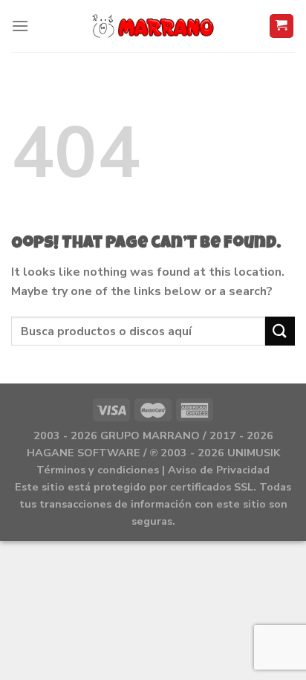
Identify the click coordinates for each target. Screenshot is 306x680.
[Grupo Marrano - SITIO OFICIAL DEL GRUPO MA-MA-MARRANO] (153, 26)
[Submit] (280, 331)
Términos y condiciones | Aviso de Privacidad (153, 469)
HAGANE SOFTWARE (83, 452)
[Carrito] (282, 26)
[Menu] (20, 25)
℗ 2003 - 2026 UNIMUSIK (215, 452)
